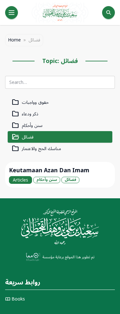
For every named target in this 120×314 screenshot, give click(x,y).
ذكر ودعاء (25, 114)
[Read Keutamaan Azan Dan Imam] (60, 175)
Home (14, 40)
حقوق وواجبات (30, 102)
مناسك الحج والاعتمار (36, 148)
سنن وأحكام (27, 125)
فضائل (23, 137)
